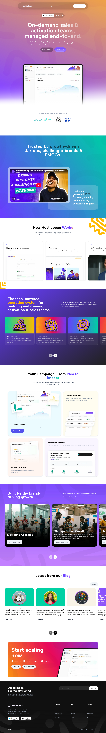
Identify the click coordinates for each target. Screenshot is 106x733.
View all (94, 584)
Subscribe (93, 688)
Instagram (90, 713)
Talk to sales (60, 49)
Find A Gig (59, 15)
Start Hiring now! (29, 666)
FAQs (72, 717)
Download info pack (14, 542)
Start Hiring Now (79, 6)
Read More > (9, 619)
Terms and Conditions (92, 730)
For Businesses (48, 15)
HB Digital (57, 717)
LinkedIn (89, 709)
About (72, 709)
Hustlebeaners (58, 713)
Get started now (17, 430)
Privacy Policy (80, 730)
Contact (73, 713)
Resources (56, 6)
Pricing (50, 6)
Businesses (58, 709)
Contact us (63, 6)
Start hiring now (46, 49)
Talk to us (16, 666)
